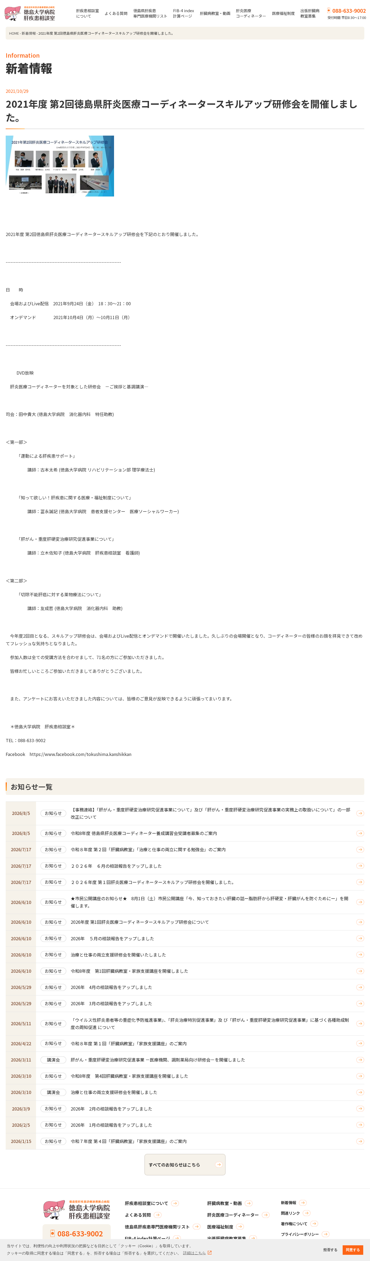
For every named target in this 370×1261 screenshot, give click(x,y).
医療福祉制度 (283, 13)
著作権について (294, 1223)
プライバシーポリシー (300, 1234)
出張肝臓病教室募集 (309, 13)
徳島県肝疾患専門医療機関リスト (150, 13)
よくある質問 (116, 13)
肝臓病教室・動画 (215, 13)
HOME (14, 33)
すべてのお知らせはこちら (174, 1164)
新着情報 (29, 33)
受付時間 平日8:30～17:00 (346, 13)
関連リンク (290, 1213)
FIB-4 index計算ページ (183, 13)
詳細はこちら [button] (194, 1253)
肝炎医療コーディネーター (251, 13)
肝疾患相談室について (87, 13)
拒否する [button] (330, 1250)
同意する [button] (353, 1250)
